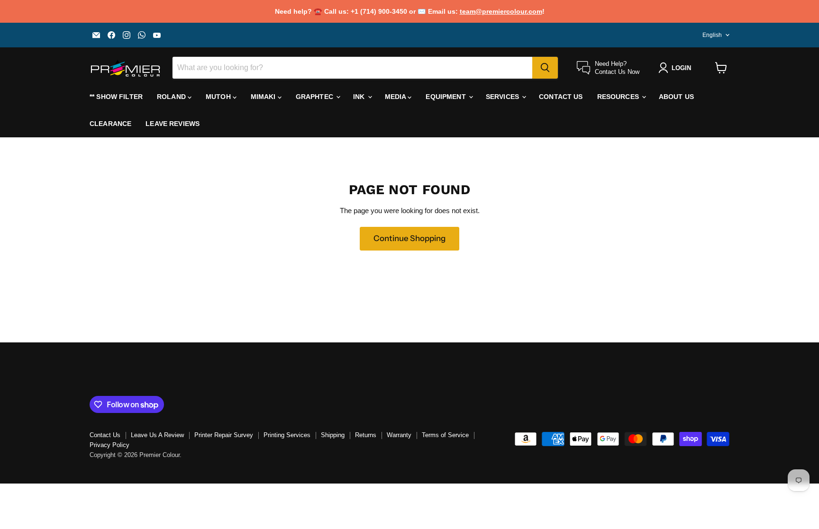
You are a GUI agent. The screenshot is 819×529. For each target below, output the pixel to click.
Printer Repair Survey (223, 435)
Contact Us (560, 96)
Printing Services (287, 435)
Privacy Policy (109, 444)
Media (396, 96)
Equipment (446, 96)
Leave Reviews (173, 123)
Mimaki (264, 96)
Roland (172, 96)
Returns (365, 435)
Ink (360, 96)
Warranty (399, 435)
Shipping (333, 435)
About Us (676, 96)
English (712, 35)
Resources (619, 96)
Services (503, 96)
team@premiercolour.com (501, 11)
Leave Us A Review (157, 435)
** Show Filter (116, 96)
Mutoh (219, 96)
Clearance (110, 123)
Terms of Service (445, 435)
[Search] (545, 68)
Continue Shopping (409, 238)
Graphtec (315, 96)
